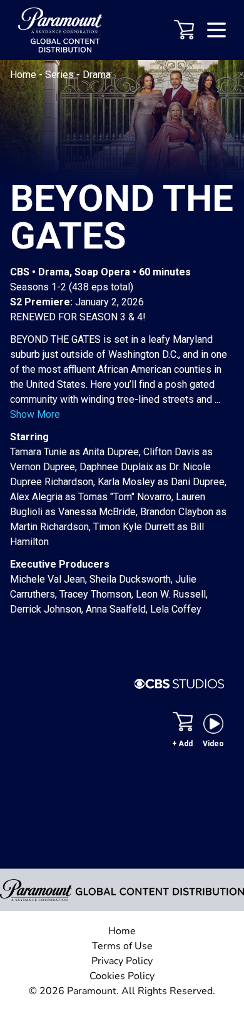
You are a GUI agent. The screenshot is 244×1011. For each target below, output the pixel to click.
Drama (97, 75)
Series (60, 75)
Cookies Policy (122, 976)
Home (24, 75)
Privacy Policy (122, 961)
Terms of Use (122, 946)
